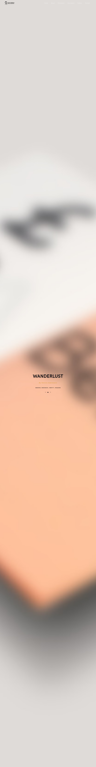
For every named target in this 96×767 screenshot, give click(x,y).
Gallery (79, 3)
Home (46, 3)
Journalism (70, 3)
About (53, 3)
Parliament (61, 3)
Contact (87, 3)
